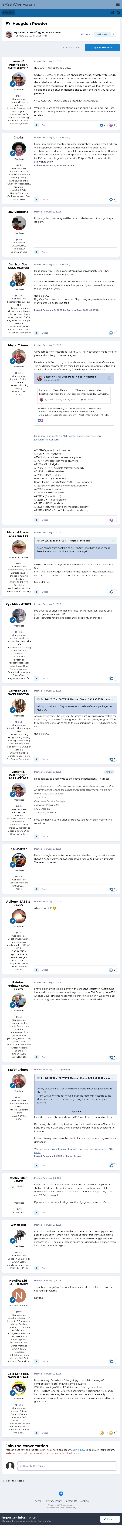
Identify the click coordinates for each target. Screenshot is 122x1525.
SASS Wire (41, 35)
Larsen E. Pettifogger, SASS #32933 (39, 32)
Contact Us (70, 1501)
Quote (44, 125)
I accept (111, 1519)
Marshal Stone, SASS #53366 (18, 534)
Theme (38, 1501)
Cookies (84, 1501)
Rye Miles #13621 (18, 604)
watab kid (18, 1225)
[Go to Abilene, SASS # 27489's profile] (19, 916)
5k (20, 165)
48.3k (20, 632)
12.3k (20, 295)
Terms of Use (44, 1521)
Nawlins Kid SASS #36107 (18, 1282)
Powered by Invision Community (61, 1508)
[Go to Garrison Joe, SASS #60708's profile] (19, 279)
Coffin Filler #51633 (18, 1179)
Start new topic (71, 47)
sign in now (78, 1449)
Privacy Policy (54, 1501)
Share (86, 34)
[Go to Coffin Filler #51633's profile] (19, 1193)
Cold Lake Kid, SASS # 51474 (18, 1375)
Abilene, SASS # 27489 (18, 903)
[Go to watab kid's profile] (19, 1236)
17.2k (19, 1252)
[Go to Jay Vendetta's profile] (19, 223)
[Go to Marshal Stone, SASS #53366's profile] (19, 547)
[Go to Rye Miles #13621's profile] (19, 616)
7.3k (20, 932)
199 (20, 239)
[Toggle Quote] (38, 540)
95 (20, 1209)
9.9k (20, 1017)
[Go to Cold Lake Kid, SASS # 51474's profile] (19, 1388)
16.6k (20, 1405)
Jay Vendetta (18, 212)
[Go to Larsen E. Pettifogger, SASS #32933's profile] (9, 34)
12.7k (20, 876)
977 (20, 1311)
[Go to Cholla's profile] (19, 149)
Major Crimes (18, 345)
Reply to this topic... (34, 1466)
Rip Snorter (18, 849)
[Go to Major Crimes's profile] (19, 356)
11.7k (20, 96)
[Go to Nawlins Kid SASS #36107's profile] (19, 1295)
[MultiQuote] (36, 125)
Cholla (18, 137)
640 (20, 563)
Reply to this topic (102, 47)
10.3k (20, 373)
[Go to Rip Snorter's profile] (19, 860)
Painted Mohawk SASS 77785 (18, 986)
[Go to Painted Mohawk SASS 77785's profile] (19, 1000)
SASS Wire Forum (18, 4)
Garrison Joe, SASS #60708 (18, 266)
